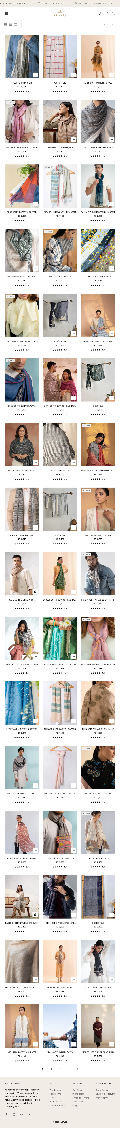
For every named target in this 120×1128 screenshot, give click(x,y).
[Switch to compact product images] (15, 24)
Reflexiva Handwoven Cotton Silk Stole (21, 729)
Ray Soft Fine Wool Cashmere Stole (22, 793)
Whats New (55, 1090)
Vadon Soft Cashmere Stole (98, 147)
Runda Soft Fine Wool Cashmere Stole (98, 600)
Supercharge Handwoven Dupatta (98, 276)
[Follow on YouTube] (21, 1114)
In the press (78, 1093)
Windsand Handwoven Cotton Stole (22, 147)
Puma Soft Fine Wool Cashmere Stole (98, 793)
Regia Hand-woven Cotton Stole (98, 664)
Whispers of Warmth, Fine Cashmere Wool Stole (60, 147)
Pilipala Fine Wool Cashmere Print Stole (21, 858)
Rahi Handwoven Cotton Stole (60, 793)
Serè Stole (60, 535)
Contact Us (102, 1097)
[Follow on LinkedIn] (29, 1114)
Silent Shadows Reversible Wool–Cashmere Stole (22, 470)
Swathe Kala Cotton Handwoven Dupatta (60, 276)
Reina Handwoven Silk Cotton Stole (60, 664)
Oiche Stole (98, 923)
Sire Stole (98, 406)
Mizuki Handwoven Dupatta (22, 1052)
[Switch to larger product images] (5, 24)
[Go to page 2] (77, 1069)
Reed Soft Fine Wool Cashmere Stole (98, 729)
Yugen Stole (60, 83)
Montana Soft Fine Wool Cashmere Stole (60, 987)
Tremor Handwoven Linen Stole (60, 212)
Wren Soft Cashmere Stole (98, 83)
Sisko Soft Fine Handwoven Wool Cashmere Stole (22, 406)
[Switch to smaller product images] (10, 24)
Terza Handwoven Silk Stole (22, 276)
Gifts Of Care (56, 1101)
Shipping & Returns (105, 1093)
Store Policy (102, 1090)
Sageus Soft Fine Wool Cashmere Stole (60, 600)
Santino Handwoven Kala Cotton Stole (98, 535)
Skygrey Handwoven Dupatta (98, 341)
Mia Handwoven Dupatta (60, 1052)
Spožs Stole (60, 341)
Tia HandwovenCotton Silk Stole (98, 212)
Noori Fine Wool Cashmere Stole (22, 987)
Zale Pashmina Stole (21, 83)
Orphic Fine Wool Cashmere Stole (60, 923)
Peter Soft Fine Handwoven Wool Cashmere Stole (60, 858)
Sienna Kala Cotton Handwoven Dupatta (98, 470)
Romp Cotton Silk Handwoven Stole (22, 664)
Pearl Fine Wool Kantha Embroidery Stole (98, 858)
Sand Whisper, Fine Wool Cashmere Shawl (22, 600)
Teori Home (55, 1093)
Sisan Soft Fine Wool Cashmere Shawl (60, 406)
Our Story (77, 1090)
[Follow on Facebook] (6, 1114)
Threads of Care (80, 1097)
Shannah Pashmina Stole (22, 535)
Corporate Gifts (57, 1105)
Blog (74, 1105)
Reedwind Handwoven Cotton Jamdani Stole (60, 729)
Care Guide (78, 1101)
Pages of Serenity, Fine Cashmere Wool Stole (22, 923)
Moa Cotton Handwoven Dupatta (98, 987)
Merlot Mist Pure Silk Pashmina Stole (98, 1052)
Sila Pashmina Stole (60, 470)
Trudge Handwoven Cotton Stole (22, 212)
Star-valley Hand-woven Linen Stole (22, 341)
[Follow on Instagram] (13, 1114)
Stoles (52, 1097)
